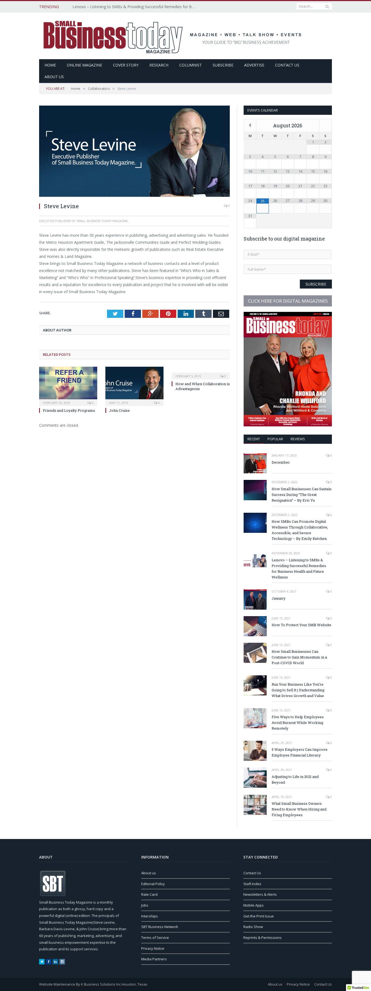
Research (158, 65)
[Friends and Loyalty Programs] (68, 386)
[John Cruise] (134, 386)
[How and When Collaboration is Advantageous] (201, 372)
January (278, 598)
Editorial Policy (153, 883)
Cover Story (126, 65)
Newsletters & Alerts (260, 894)
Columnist (190, 65)
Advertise (254, 65)
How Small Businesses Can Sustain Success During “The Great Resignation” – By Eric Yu (301, 494)
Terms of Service (155, 937)
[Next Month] (325, 125)
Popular (275, 438)
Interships (149, 916)
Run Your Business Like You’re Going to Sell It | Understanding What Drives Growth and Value (298, 690)
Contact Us (287, 65)
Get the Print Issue (258, 916)
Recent (253, 438)
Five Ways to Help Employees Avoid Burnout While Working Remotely (298, 722)
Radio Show (253, 926)
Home (50, 65)
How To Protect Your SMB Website (301, 624)
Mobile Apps (253, 905)
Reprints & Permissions (262, 937)
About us (54, 76)
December (281, 462)
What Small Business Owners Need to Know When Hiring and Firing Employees (299, 809)
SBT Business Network (159, 926)
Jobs (144, 905)
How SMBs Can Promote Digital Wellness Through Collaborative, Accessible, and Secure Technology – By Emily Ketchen (300, 530)
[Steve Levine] (134, 152)
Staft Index (252, 883)
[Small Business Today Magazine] (173, 35)
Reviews (298, 438)
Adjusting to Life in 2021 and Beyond (295, 779)
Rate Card (149, 894)
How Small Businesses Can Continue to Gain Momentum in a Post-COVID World (299, 657)
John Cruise (119, 410)
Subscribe (223, 65)
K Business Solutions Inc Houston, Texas (114, 984)
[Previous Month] (250, 125)
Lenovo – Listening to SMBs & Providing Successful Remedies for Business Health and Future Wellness (135, 6)
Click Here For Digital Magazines (288, 301)
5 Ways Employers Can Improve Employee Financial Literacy (300, 752)
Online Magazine (84, 65)
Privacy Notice (152, 948)
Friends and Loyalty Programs (69, 410)
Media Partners (154, 959)
